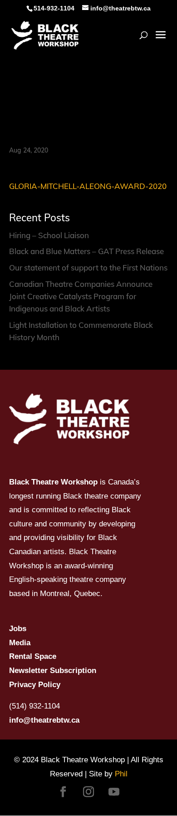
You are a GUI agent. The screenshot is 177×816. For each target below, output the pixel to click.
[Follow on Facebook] (63, 792)
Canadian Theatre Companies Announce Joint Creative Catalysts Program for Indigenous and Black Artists (80, 296)
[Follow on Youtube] (114, 792)
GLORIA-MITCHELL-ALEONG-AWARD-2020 (88, 186)
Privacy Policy (34, 684)
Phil (121, 774)
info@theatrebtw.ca (44, 720)
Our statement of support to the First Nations (88, 267)
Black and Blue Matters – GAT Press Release (86, 251)
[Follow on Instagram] (88, 792)
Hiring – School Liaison (49, 235)
